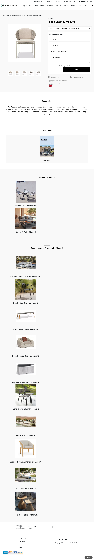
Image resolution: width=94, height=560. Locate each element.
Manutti (50, 18)
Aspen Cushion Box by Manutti (25, 382)
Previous (1, 43)
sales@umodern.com (69, 1)
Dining (30, 5)
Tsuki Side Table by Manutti (25, 515)
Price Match (49, 1)
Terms (20, 547)
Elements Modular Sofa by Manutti (25, 276)
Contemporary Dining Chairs (18, 15)
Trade (58, 1)
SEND (76, 70)
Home (3, 15)
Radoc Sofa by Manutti (26, 232)
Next (45, 70)
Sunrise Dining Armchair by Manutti (26, 462)
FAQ (19, 544)
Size (64, 28)
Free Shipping (38, 1)
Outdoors (50, 5)
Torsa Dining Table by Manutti (25, 329)
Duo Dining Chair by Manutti (25, 303)
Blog (80, 5)
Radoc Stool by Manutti (25, 206)
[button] (89, 6)
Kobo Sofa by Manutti (25, 435)
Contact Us (21, 541)
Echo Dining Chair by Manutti (26, 409)
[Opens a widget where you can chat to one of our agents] (88, 557)
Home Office (39, 5)
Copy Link (60, 83)
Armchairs (8, 15)
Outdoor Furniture (37, 15)
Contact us (51, 84)
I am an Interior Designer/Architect (62, 66)
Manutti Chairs (29, 15)
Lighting (66, 5)
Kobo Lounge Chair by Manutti (25, 356)
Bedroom (58, 5)
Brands (73, 5)
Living (23, 5)
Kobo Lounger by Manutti (26, 488)
